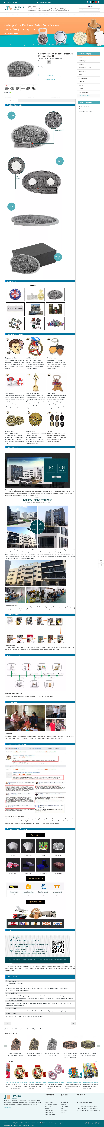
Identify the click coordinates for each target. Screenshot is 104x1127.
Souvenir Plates (82, 78)
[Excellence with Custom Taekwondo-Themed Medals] (23, 1080)
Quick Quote (64, 1110)
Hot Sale (63, 1112)
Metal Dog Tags (49, 1110)
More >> (97, 1061)
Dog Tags (81, 81)
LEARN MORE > (8, 1107)
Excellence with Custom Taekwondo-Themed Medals (24, 1082)
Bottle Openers (82, 71)
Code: (52, 97)
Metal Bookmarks (83, 92)
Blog (62, 1108)
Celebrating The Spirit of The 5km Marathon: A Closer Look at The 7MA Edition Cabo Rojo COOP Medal (60, 1082)
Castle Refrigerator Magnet (44, 1029)
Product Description (11, 101)
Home (62, 1098)
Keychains (81, 64)
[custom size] (48, 61)
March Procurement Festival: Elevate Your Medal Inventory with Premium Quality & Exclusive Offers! (77, 1082)
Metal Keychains (49, 1102)
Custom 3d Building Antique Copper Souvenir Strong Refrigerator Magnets (34, 1055)
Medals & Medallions (50, 1098)
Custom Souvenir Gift (28, 1029)
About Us (63, 1104)
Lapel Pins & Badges (50, 1100)
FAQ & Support (65, 1106)
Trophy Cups (81, 74)
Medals (80, 57)
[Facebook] (87, 2)
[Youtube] (96, 2)
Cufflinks (80, 85)
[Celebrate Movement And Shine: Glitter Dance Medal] (41, 1080)
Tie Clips (80, 88)
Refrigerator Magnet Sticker (12, 1029)
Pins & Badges (82, 60)
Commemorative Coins (84, 67)
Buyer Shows (64, 1102)
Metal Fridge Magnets (84, 95)
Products (63, 1100)
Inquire (49, 75)
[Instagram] (99, 2)
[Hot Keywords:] (98, 10)
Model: (7, 97)
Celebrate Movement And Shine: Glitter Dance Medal (42, 1082)
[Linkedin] (90, 2)
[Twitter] (93, 2)
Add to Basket (49, 79)
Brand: (30, 97)
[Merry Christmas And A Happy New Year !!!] (94, 1080)
